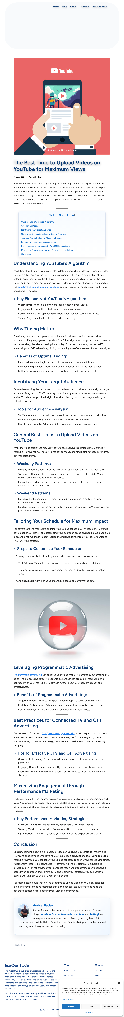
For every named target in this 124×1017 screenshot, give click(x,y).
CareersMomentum (72, 914)
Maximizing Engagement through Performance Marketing (47, 250)
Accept (71, 1006)
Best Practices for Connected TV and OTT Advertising (45, 246)
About (97, 975)
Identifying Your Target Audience (36, 230)
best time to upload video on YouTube (38, 286)
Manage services (68, 999)
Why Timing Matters (30, 226)
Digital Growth (21, 945)
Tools (67, 965)
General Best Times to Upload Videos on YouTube (43, 234)
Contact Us (100, 970)
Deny (91, 1006)
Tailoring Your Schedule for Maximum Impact (41, 238)
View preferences (111, 1006)
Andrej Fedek (35, 177)
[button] (119, 983)
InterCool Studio (50, 914)
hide (72, 215)
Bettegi (94, 914)
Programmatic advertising (28, 674)
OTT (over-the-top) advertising (59, 733)
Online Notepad (71, 970)
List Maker (68, 975)
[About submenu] (77, 6)
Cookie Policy (89, 1012)
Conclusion (26, 254)
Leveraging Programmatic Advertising (38, 242)
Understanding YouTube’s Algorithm (37, 222)
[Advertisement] (62, 29)
